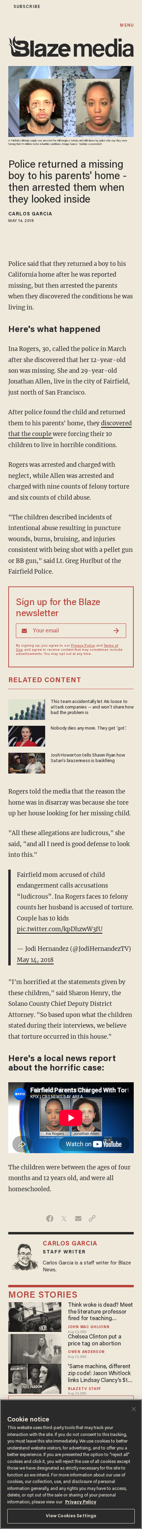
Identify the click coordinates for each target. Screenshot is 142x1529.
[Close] (133, 1409)
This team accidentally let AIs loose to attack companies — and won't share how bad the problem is (92, 707)
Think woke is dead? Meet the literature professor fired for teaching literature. (100, 1313)
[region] (71, 1464)
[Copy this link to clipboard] (92, 1218)
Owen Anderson (86, 1352)
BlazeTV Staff (84, 1389)
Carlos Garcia (30, 214)
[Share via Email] (78, 1218)
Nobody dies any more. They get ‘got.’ (88, 728)
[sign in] (4, 6)
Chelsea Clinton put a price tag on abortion (94, 1340)
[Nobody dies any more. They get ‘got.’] (26, 735)
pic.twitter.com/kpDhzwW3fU (59, 929)
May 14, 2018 (35, 960)
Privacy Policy (83, 646)
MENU (126, 25)
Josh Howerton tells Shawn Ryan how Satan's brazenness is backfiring (88, 758)
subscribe (26, 6)
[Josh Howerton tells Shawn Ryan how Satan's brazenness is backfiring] (26, 762)
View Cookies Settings (71, 1516)
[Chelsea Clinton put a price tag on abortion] (34, 1348)
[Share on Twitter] (64, 1218)
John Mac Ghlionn (88, 1327)
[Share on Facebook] (49, 1218)
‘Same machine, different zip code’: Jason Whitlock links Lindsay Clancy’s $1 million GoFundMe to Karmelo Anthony (99, 1374)
